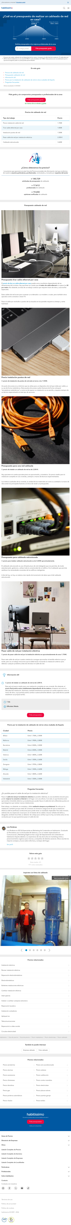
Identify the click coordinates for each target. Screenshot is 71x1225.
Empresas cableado (29, 1050)
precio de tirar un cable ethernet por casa (17, 283)
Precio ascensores (9, 1075)
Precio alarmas (8, 1070)
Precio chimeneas (9, 1080)
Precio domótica (8, 1085)
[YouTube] (22, 1188)
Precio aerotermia (9, 1065)
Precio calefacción (42, 1075)
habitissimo (3, 1037)
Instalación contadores (9, 1011)
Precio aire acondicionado (45, 1065)
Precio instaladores (37, 1037)
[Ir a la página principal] (7, 8)
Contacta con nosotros (9, 1184)
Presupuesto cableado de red (15, 75)
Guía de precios (13, 1037)
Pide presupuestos (35, 715)
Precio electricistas (50, 1037)
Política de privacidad (8, 1204)
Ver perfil (10, 844)
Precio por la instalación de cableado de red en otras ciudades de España (30, 80)
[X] (15, 1188)
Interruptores (5, 996)
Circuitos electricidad (8, 1031)
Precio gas (6, 1090)
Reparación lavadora (8, 1006)
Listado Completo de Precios (11, 1149)
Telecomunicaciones (8, 1021)
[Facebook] (9, 1188)
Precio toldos (40, 1100)
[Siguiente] (49, 950)
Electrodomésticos (7, 980)
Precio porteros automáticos (12, 1095)
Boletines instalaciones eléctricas (12, 985)
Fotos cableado (43, 1050)
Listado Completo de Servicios (11, 1154)
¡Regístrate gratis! (20, 2)
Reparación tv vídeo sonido (10, 1026)
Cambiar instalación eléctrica (11, 991)
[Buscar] (64, 8)
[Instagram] (3, 1188)
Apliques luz (5, 1016)
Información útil (10, 77)
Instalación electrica (8, 965)
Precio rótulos (7, 1100)
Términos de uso (6, 1199)
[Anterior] (21, 950)
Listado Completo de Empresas (12, 1158)
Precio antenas (41, 1070)
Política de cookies (7, 1208)
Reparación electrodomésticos (11, 975)
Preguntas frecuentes (12, 82)
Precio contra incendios (44, 1080)
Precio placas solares (43, 1090)
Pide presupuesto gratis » (62, 878)
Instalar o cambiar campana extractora (14, 1001)
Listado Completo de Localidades (12, 1162)
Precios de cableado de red (14, 72)
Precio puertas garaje (43, 1095)
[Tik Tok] (28, 1188)
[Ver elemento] (26, 950)
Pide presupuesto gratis (44, 48)
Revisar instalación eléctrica (10, 970)
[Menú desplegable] (69, 8)
